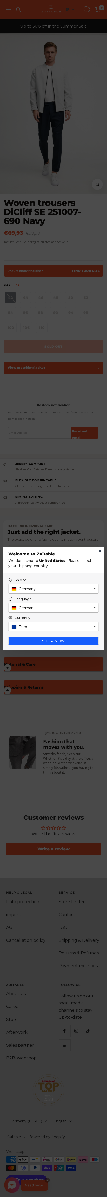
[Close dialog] (100, 551)
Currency (22, 618)
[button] (53, 589)
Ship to (20, 580)
